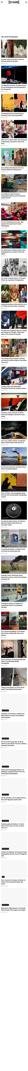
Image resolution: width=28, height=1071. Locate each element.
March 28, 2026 (5, 444)
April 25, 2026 (5, 912)
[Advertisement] (14, 20)
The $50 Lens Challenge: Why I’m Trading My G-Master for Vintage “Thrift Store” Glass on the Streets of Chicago (14, 332)
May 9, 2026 (4, 775)
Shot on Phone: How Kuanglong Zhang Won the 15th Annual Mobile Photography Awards (14, 495)
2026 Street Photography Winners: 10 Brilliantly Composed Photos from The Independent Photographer (13, 771)
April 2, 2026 (4, 390)
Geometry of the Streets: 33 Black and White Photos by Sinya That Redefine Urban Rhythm (12, 715)
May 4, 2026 (4, 829)
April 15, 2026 (5, 171)
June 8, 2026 (4, 691)
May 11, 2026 (4, 747)
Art (3, 56)
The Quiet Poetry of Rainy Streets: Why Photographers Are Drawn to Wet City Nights (13, 252)
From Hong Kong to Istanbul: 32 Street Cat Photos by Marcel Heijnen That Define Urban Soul (14, 360)
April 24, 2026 (5, 63)
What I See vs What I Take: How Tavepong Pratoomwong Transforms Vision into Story (14, 141)
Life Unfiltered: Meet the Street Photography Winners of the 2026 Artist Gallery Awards (13, 196)
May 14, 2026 (4, 719)
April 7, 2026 (4, 282)
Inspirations (5, 82)
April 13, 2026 (5, 199)
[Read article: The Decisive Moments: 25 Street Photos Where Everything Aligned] (14, 456)
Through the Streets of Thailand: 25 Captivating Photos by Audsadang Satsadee (12, 605)
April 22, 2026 (5, 91)
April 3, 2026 (4, 364)
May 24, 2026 (4, 581)
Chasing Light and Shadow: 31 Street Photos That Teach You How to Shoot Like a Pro (12, 825)
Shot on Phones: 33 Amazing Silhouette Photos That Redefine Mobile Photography (13, 661)
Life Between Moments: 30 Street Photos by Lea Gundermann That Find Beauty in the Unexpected (13, 87)
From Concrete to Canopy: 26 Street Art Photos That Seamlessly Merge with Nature (13, 882)
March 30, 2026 (5, 418)
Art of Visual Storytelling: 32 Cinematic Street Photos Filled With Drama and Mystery (13, 633)
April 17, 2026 (5, 117)
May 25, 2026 (4, 553)
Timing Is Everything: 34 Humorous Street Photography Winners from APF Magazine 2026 (14, 853)
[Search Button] (26, 2)
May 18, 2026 (4, 637)
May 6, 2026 (4, 801)
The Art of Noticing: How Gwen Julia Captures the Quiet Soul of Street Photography (12, 223)
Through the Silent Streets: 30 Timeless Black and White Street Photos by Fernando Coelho (13, 523)
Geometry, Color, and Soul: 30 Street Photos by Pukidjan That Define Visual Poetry (13, 414)
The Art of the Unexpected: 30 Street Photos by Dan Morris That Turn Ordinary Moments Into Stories (13, 743)
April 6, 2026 (4, 308)
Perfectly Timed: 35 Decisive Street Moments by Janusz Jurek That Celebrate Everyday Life (14, 577)
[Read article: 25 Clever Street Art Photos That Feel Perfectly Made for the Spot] (14, 49)
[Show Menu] (2, 2)
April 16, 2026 (5, 145)
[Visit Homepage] (14, 2)
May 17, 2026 (4, 665)
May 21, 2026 (4, 609)
